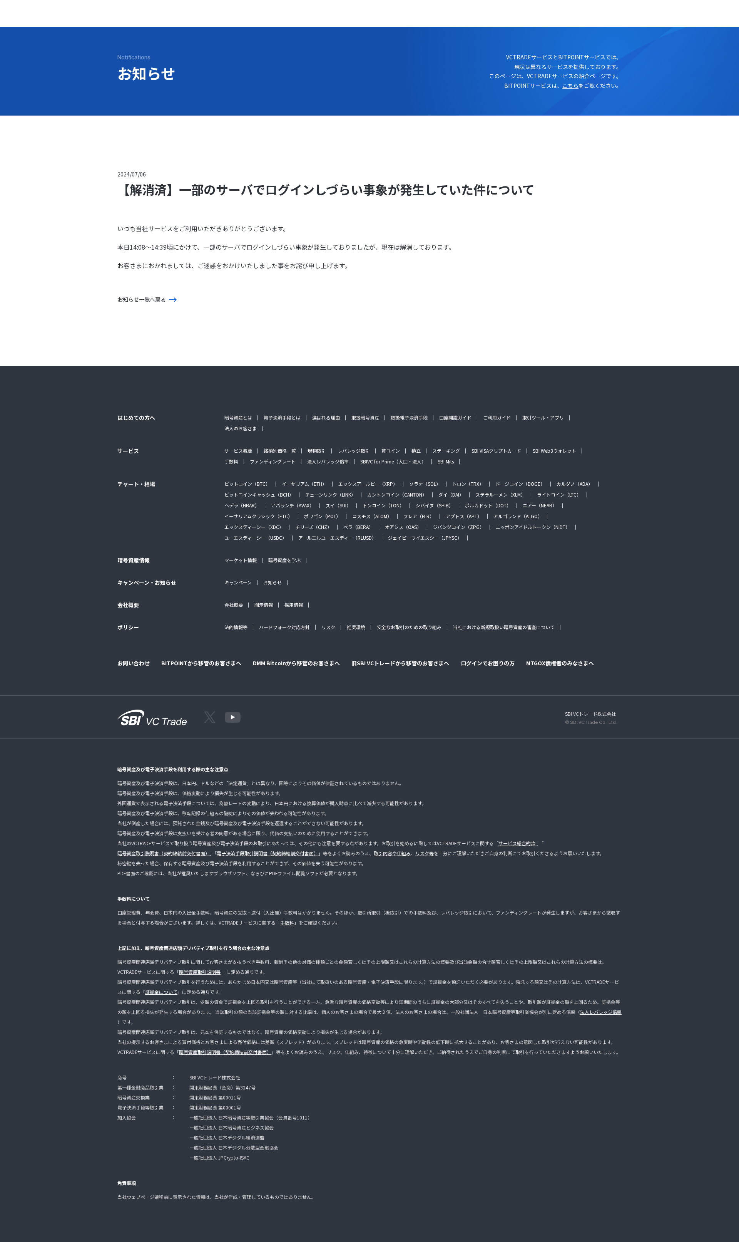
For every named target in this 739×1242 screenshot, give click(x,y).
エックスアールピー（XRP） (368, 483)
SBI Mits (446, 461)
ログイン (599, 17)
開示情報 (263, 604)
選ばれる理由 (326, 417)
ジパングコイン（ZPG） (458, 527)
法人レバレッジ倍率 (328, 461)
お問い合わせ (391, 17)
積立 (416, 450)
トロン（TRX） (468, 483)
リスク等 (424, 853)
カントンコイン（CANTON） (397, 494)
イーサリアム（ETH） (304, 483)
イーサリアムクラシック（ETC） (258, 516)
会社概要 (233, 604)
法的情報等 (235, 627)
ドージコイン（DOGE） (520, 483)
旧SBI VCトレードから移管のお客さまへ (400, 663)
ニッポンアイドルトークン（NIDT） (533, 527)
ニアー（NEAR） (540, 505)
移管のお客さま (434, 17)
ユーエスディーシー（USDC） (255, 537)
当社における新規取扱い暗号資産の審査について (504, 627)
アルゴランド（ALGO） (517, 516)
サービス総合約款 (516, 843)
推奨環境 (356, 627)
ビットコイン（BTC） (247, 483)
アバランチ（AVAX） (292, 505)
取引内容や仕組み (392, 853)
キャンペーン (238, 582)
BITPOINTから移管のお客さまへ (201, 663)
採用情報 (293, 604)
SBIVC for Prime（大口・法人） (393, 461)
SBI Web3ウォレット (554, 450)
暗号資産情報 (283, 17)
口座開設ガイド (455, 417)
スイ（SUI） (338, 505)
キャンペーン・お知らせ (336, 17)
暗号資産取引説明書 (200, 971)
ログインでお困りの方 (488, 663)
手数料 (231, 461)
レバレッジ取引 (354, 450)
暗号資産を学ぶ (284, 560)
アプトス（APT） (464, 516)
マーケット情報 (240, 560)
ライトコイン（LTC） (559, 494)
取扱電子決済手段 (409, 417)
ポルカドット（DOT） (488, 505)
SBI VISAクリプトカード (496, 450)
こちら (570, 85)
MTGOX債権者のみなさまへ (560, 663)
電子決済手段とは (282, 417)
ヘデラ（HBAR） (241, 505)
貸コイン (390, 450)
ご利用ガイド (497, 417)
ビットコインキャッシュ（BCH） (259, 494)
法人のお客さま (240, 428)
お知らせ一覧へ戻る (141, 299)
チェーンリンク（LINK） (330, 494)
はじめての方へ (160, 17)
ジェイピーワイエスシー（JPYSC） (425, 537)
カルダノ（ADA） (575, 483)
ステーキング (446, 450)
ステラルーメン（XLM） (500, 494)
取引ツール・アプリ (543, 417)
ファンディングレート (273, 461)
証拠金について (161, 992)
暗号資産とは (238, 417)
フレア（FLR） (418, 516)
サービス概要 (238, 450)
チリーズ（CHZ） (313, 527)
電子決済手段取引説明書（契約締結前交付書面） (267, 853)
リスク (328, 627)
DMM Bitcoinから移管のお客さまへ (296, 663)
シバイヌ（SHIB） (434, 505)
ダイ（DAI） (451, 494)
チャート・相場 (238, 17)
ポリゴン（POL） (322, 516)
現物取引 (317, 450)
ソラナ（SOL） (425, 483)
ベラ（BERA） (358, 527)
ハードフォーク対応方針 (284, 627)
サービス (200, 17)
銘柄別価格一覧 (280, 450)
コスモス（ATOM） (372, 516)
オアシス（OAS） (403, 527)
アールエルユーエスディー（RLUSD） (337, 537)
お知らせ (272, 582)
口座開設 (636, 17)
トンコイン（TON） (383, 505)
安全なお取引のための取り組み (409, 627)
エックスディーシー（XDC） (254, 527)
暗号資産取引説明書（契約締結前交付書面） (163, 853)
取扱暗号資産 (365, 417)
